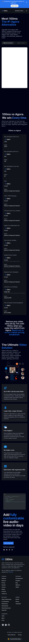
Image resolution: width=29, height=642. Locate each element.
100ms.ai (11, 572)
